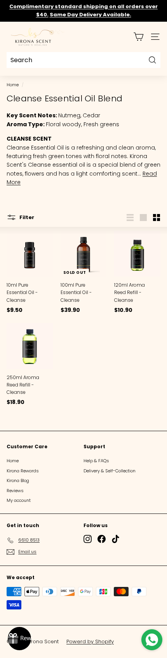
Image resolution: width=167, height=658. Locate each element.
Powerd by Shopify (90, 641)
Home (13, 85)
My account (19, 500)
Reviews (15, 490)
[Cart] (138, 36)
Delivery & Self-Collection (110, 471)
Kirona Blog (18, 480)
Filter (26, 217)
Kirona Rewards (23, 471)
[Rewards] (19, 638)
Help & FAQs (96, 461)
